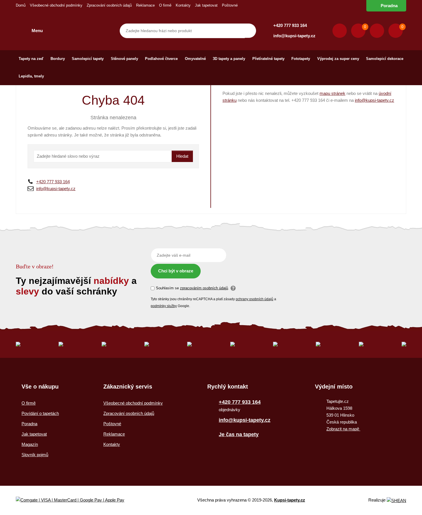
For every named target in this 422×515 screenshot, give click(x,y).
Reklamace (145, 5)
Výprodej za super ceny (338, 58)
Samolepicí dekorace (384, 58)
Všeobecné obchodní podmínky (56, 5)
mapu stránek (332, 93)
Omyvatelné (195, 58)
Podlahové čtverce (161, 58)
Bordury (58, 58)
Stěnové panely (124, 58)
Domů (21, 5)
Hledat (182, 156)
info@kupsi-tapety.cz (294, 35)
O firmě (165, 5)
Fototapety (300, 58)
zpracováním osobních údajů (204, 288)
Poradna (389, 5)
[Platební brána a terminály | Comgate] (75, 500)
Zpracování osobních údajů (109, 5)
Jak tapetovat (206, 5)
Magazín (30, 444)
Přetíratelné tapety (268, 58)
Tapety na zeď (31, 58)
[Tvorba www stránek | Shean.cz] (396, 500)
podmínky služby (164, 306)
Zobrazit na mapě (343, 428)
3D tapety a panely (229, 58)
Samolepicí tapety (88, 58)
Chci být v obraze (175, 270)
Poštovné (230, 5)
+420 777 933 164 (290, 25)
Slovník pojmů (35, 454)
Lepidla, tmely (31, 76)
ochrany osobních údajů (254, 299)
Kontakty (183, 5)
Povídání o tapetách (40, 413)
